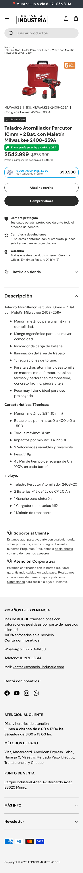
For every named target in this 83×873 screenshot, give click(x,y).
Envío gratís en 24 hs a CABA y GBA (33, 147)
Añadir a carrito (42, 188)
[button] (76, 18)
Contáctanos (16, 581)
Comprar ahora (41, 201)
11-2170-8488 (34, 649)
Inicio (7, 47)
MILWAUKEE (12, 107)
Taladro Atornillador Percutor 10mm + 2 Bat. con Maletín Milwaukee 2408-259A (39, 51)
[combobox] (41, 33)
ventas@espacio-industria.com (38, 667)
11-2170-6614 (30, 658)
